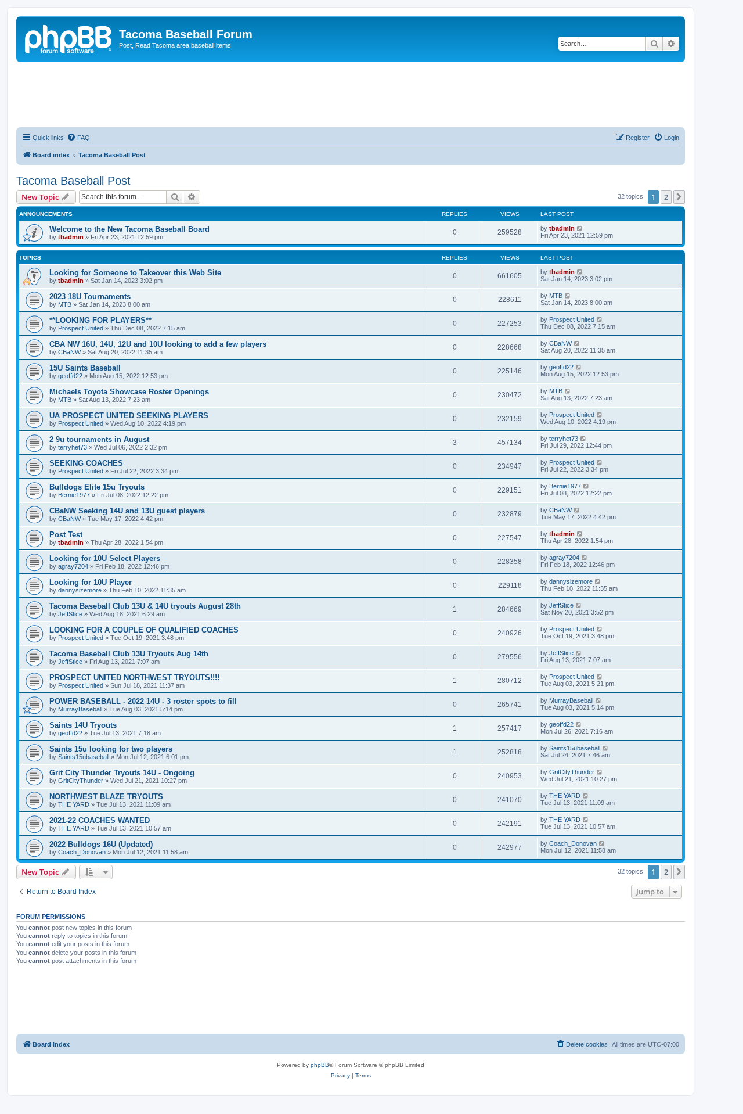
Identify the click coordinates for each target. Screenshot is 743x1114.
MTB (64, 304)
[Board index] (69, 37)
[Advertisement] (350, 94)
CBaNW (69, 351)
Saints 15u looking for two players (110, 749)
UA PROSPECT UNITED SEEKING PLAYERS (128, 415)
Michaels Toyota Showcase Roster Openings (129, 391)
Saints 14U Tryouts (83, 725)
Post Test (65, 534)
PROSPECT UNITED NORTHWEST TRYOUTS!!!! (134, 677)
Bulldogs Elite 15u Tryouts (97, 487)
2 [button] (666, 197)
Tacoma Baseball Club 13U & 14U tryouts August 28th (145, 606)
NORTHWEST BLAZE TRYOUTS (106, 796)
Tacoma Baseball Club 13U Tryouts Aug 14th (128, 653)
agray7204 (73, 566)
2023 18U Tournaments (90, 296)
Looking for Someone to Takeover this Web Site (135, 272)
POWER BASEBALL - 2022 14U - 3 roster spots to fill (143, 701)
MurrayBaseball (80, 709)
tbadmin (71, 236)
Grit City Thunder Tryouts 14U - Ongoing (121, 772)
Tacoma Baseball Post (73, 180)
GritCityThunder (80, 780)
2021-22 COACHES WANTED (99, 820)
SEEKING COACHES (86, 463)
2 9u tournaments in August (99, 439)
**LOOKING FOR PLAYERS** (100, 320)
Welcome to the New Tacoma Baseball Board (129, 229)
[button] (679, 197)
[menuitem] (78, 138)
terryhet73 (72, 447)
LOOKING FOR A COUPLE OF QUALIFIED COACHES (144, 630)
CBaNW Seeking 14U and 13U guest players (127, 510)
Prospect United (80, 328)
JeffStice (70, 613)
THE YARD (73, 804)
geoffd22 (70, 375)
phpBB (320, 1065)
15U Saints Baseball (85, 368)
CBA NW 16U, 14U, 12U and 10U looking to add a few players (157, 344)
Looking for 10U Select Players (104, 558)
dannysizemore (80, 590)
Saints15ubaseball (83, 756)
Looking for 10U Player (90, 582)
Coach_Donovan (82, 852)
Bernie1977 (74, 494)
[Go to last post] (580, 228)
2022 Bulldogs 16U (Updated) (101, 844)
